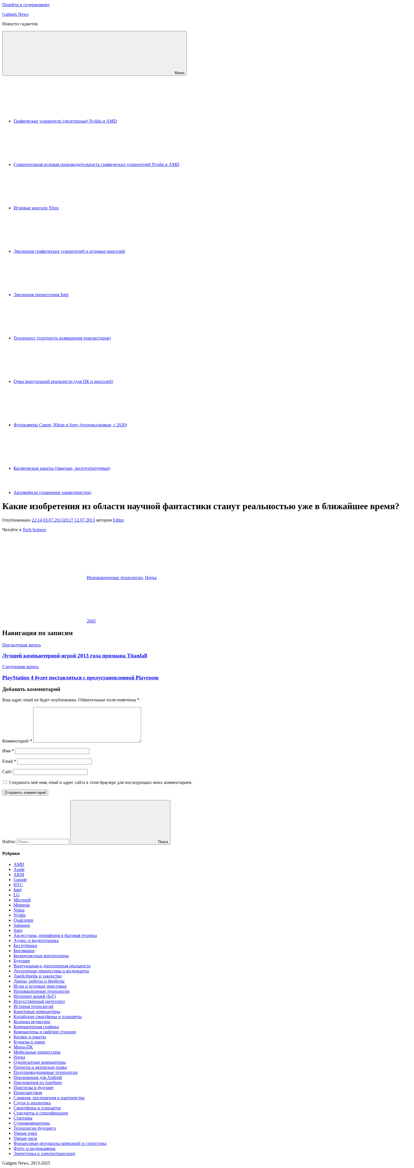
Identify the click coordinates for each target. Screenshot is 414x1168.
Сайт (7, 771)
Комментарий (17, 741)
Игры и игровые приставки (40, 986)
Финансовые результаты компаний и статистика (60, 1143)
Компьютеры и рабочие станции (45, 1031)
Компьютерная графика (36, 1026)
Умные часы (25, 1138)
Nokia (19, 910)
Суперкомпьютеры (32, 1123)
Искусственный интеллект (39, 1001)
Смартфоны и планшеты (37, 1107)
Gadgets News (15, 14)
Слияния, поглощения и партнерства (49, 1097)
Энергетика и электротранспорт (44, 1153)
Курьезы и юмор (29, 1042)
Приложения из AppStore (38, 1082)
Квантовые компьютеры (37, 1011)
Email (9, 761)
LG (17, 894)
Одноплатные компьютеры (40, 1062)
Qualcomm (23, 920)
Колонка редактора (32, 1021)
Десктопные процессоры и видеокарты (51, 970)
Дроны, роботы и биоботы (39, 981)
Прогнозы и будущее (34, 1087)
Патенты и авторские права (40, 1067)
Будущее (22, 960)
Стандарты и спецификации (41, 1113)
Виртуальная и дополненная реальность (52, 965)
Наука (151, 577)
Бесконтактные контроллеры (41, 955)
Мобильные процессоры (37, 1052)
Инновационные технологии (115, 577)
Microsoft (22, 899)
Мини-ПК (23, 1047)
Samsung (22, 925)
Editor (118, 520)
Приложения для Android (38, 1077)
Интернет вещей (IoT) (35, 996)
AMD (19, 864)
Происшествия (28, 1092)
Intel (17, 889)
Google (20, 879)
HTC (18, 884)
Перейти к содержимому (26, 4)
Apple (19, 869)
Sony (18, 930)
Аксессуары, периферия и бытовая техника (55, 935)
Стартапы (23, 1118)
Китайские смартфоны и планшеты (48, 1016)
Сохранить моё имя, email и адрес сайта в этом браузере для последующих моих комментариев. (100, 782)
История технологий (34, 1006)
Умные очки (25, 1133)
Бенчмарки (24, 950)
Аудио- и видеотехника (36, 940)
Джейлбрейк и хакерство (38, 976)
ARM (19, 874)
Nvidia (20, 915)
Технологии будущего (35, 1128)
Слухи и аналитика (32, 1102)
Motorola (22, 905)
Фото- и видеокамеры (34, 1148)
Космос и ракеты (30, 1036)
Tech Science (34, 529)
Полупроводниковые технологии (46, 1072)
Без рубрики (25, 945)
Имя (8, 750)
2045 (91, 621)
